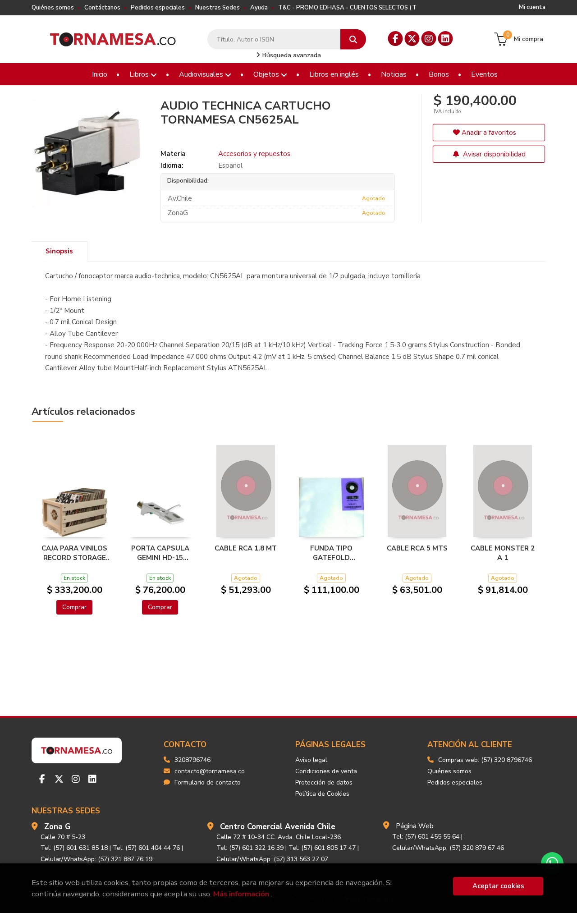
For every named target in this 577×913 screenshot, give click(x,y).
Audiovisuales (202, 74)
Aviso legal (311, 760)
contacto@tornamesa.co (209, 771)
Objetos (267, 74)
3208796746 (192, 760)
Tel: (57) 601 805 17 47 (322, 848)
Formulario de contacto (207, 782)
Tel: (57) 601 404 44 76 (146, 848)
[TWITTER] (412, 38)
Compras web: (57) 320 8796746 (485, 760)
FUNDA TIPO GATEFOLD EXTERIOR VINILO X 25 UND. (331, 553)
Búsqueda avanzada (291, 55)
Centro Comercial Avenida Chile (277, 826)
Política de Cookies (322, 793)
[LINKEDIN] (445, 38)
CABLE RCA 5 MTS (417, 548)
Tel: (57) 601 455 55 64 (425, 836)
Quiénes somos (53, 8)
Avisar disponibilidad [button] (493, 154)
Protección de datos (324, 782)
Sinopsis (59, 251)
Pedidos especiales (158, 8)
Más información (241, 894)
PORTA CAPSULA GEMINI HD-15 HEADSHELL (160, 553)
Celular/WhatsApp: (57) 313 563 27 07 (272, 859)
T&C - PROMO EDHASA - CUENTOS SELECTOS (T (347, 8)
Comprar (74, 607)
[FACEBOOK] (395, 38)
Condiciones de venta (326, 771)
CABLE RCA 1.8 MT (246, 548)
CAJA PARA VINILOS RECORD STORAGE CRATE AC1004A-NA (74, 553)
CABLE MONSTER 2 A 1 (503, 553)
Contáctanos (102, 8)
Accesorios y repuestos (254, 153)
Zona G (57, 826)
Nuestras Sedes (217, 8)
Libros (140, 74)
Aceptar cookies (498, 885)
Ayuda (259, 8)
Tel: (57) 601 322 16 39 (250, 848)
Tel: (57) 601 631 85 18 (74, 848)
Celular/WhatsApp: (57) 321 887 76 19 (96, 859)
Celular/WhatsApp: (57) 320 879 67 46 (448, 848)
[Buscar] (353, 39)
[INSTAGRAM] (428, 38)
